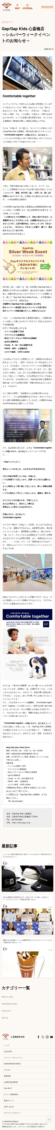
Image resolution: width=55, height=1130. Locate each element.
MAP (17, 8)
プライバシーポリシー (12, 1112)
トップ (6, 1045)
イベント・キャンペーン (13, 1057)
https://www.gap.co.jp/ (21, 822)
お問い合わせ (9, 1106)
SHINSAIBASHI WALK (12, 1063)
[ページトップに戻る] (49, 1119)
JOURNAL (27, 8)
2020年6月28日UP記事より (14, 233)
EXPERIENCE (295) (9, 1004)
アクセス (7, 1069)
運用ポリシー (9, 1100)
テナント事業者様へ (11, 1094)
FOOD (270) (6, 1011)
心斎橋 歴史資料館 (11, 1082)
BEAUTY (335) (7, 997)
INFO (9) (5, 1018)
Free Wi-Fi (8, 1088)
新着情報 (7, 1076)
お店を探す (8, 1051)
